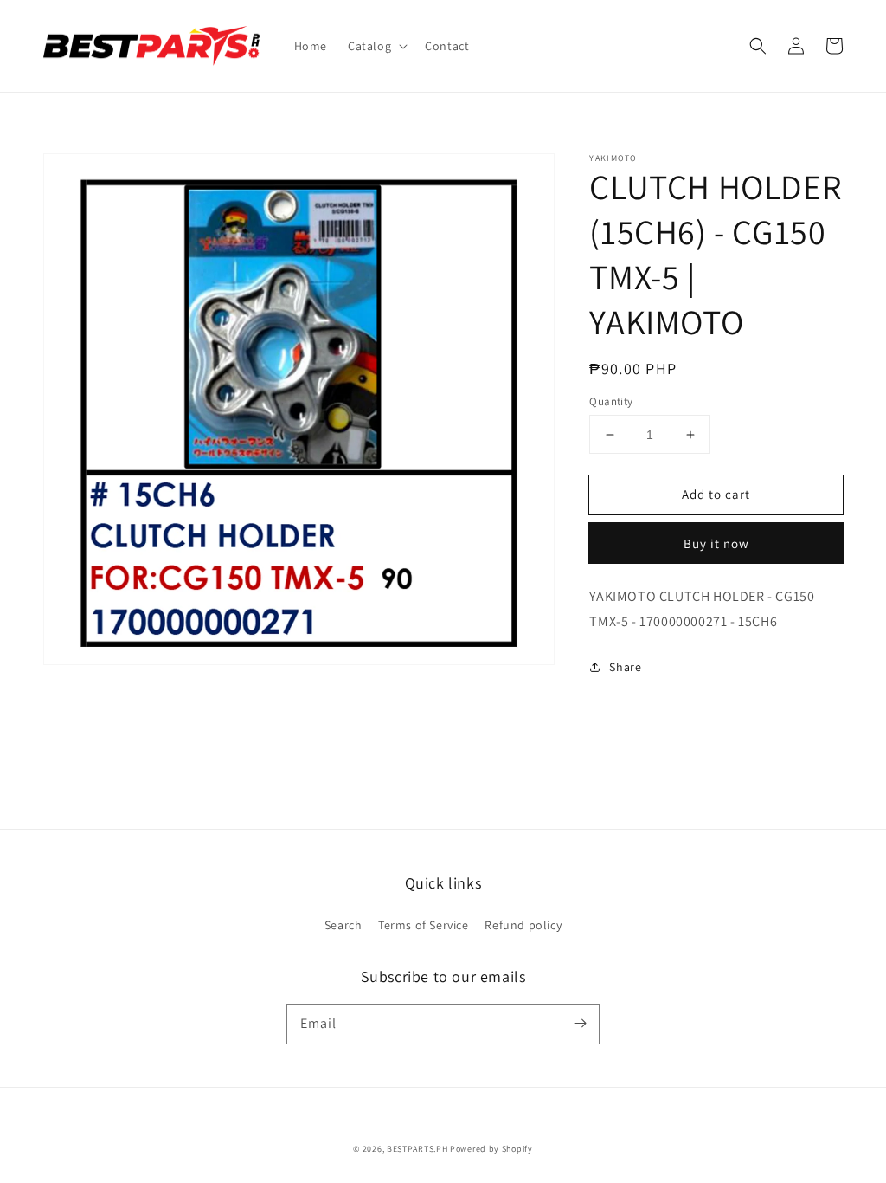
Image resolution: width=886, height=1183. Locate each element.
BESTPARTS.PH (417, 1148)
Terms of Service (423, 925)
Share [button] (625, 667)
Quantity (610, 401)
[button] (375, 46)
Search (343, 925)
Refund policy (523, 925)
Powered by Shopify (491, 1148)
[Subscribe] (580, 1024)
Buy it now (716, 543)
